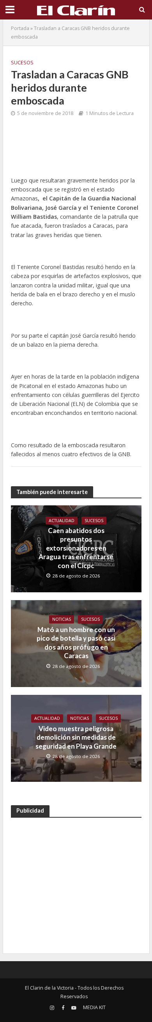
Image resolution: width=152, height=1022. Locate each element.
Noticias (61, 619)
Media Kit (94, 1007)
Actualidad (61, 520)
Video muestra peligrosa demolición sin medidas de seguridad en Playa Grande (76, 737)
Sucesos (22, 62)
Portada (20, 28)
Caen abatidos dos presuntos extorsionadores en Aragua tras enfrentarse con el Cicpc (76, 548)
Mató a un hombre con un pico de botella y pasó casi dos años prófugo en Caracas (76, 642)
